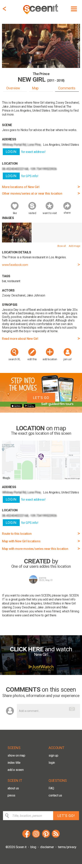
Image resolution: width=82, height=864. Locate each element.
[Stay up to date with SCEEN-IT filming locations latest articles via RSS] (55, 837)
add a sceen (16, 770)
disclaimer (47, 847)
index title (14, 763)
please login (60, 595)
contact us (55, 795)
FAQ (51, 788)
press (11, 795)
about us (13, 788)
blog (33, 847)
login (52, 763)
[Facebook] (26, 837)
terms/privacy (67, 847)
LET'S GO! (66, 816)
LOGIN (11, 152)
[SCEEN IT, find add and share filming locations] (41, 15)
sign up (53, 755)
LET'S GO (41, 398)
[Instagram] (36, 837)
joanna (42, 577)
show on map (16, 755)
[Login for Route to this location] (41, 478)
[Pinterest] (46, 837)
